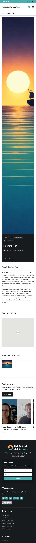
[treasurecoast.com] (33, 7)
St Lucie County (6, 518)
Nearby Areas (6, 529)
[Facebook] (27, 2)
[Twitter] (32, 2)
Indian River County (7, 521)
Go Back (7, 13)
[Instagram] (30, 2)
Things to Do (5, 541)
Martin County (6, 515)
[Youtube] (10, 498)
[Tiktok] (14, 498)
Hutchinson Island (7, 526)
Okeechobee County (8, 523)
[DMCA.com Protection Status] (7, 504)
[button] (13, 13)
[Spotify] (21, 498)
